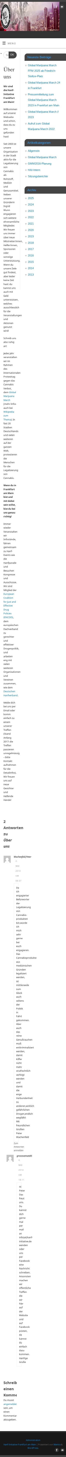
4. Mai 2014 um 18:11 (21, 1170)
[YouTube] (61, 7)
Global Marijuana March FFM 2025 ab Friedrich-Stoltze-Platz (42, 71)
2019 (31, 236)
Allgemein (34, 150)
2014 (31, 268)
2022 (31, 217)
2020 (31, 230)
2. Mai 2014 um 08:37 (18, 871)
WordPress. (33, 1448)
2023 (31, 210)
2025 (31, 198)
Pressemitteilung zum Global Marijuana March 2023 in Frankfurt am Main (43, 100)
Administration (33, 1440)
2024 (31, 204)
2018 (31, 242)
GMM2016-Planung (39, 163)
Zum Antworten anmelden (19, 1147)
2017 (31, 249)
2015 (31, 261)
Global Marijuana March (9, 396)
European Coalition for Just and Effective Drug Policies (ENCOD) (9, 605)
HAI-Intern (34, 169)
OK (11, 54)
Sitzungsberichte (38, 176)
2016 (31, 255)
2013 (31, 274)
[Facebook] (56, 7)
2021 (31, 223)
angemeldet (10, 1404)
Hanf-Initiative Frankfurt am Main (19, 1444)
